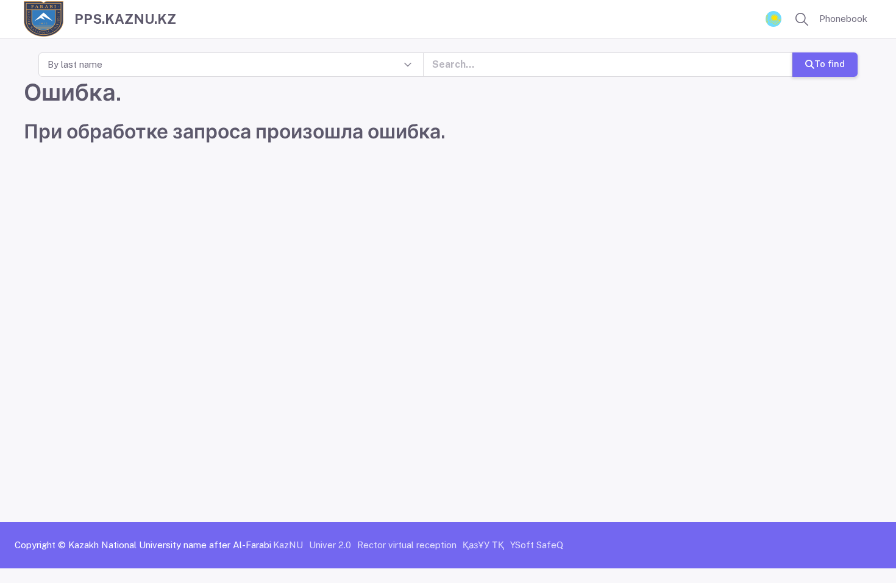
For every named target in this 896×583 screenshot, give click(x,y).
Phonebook (843, 18)
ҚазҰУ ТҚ (483, 545)
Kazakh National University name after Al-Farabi (169, 545)
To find (829, 64)
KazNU (288, 545)
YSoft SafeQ (536, 545)
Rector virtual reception (407, 545)
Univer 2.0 (330, 545)
